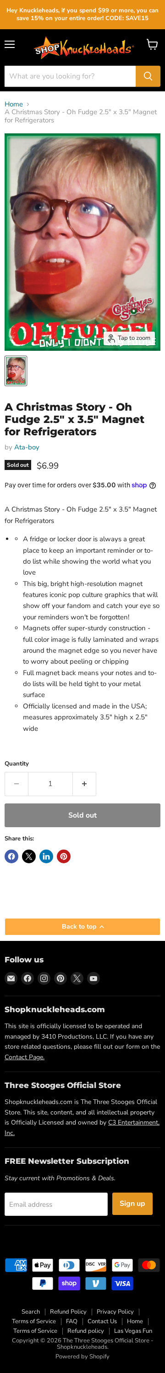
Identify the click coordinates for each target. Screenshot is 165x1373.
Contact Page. (24, 1057)
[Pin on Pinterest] (64, 856)
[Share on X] (29, 856)
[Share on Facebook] (11, 856)
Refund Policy (68, 1312)
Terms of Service (34, 1321)
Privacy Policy (115, 1312)
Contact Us (102, 1321)
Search (31, 1312)
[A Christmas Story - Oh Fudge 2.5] (16, 370)
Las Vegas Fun (133, 1331)
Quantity (17, 763)
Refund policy (85, 1331)
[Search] (148, 76)
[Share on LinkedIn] (46, 856)
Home (14, 104)
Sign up (132, 1204)
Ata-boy (26, 447)
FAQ (71, 1321)
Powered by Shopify (82, 1356)
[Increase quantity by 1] (84, 784)
